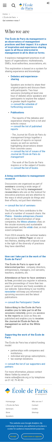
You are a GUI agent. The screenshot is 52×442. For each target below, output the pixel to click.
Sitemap (35, 412)
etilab (30, 227)
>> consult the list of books (24, 168)
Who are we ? (37, 401)
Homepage (10, 401)
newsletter (10, 291)
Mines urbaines (28, 221)
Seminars (9, 409)
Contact (35, 405)
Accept (13, 436)
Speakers (9, 416)
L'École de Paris (12, 405)
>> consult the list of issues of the (28, 154)
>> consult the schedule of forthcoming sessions (24, 105)
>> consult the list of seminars (20, 205)
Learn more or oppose (32, 436)
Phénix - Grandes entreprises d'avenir (24, 216)
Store (8, 412)
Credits (35, 409)
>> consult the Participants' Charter (22, 302)
